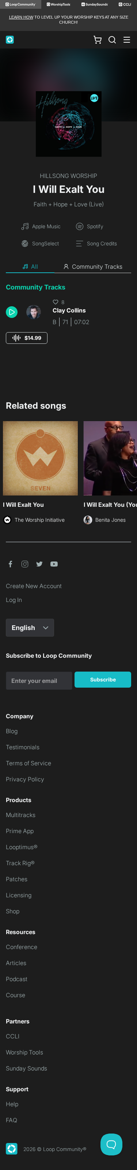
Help (12, 1104)
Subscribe (103, 679)
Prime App (20, 831)
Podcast (16, 979)
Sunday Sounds (26, 1068)
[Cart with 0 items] (97, 39)
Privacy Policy (25, 779)
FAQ (11, 1120)
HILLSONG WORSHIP (68, 175)
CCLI (12, 1036)
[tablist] (68, 266)
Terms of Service (28, 763)
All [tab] (34, 266)
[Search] (112, 39)
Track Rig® (20, 863)
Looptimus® (22, 847)
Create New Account (34, 586)
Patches (16, 879)
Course (15, 995)
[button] (13, 312)
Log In (14, 599)
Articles (16, 963)
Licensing (18, 895)
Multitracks (20, 815)
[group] (26, 338)
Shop (12, 911)
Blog (12, 731)
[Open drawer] (126, 39)
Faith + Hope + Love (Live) (69, 204)
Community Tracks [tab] (97, 266)
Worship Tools (24, 1052)
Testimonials (22, 747)
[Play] (12, 312)
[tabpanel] (68, 320)
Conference (21, 947)
